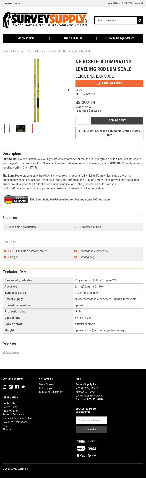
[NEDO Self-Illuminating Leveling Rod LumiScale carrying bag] (32, 128)
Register (127, 3)
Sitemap (7, 429)
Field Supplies (73, 38)
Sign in (114, 3)
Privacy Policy (10, 410)
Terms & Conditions (14, 414)
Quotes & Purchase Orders (17, 418)
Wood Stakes (26, 38)
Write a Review (11, 352)
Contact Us (9, 403)
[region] (36, 130)
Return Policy (10, 407)
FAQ (5, 425)
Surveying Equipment (120, 38)
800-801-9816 (12, 3)
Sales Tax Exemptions (15, 422)
